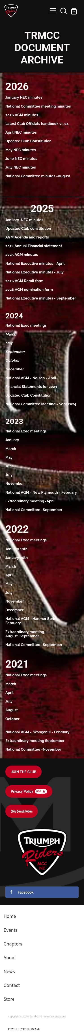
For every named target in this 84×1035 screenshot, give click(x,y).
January (12, 439)
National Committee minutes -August (37, 175)
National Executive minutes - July (34, 271)
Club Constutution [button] (21, 811)
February (69, 492)
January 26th (16, 557)
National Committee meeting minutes (38, 106)
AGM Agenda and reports (27, 236)
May (9, 457)
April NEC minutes (21, 132)
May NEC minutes (20, 149)
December (14, 609)
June (9, 465)
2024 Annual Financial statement (33, 245)
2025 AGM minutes (21, 254)
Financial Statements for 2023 (31, 386)
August (11, 709)
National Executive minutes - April (35, 263)
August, (12, 635)
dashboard (36, 1016)
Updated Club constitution (28, 228)
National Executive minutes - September (40, 297)
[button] (63, 10)
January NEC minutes (23, 97)
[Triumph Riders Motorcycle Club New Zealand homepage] (26, 10)
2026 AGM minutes (21, 114)
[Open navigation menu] (52, 10)
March (10, 448)
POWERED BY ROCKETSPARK (24, 1029)
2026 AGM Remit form (24, 280)
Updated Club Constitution (28, 140)
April (30, 377)
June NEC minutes (21, 158)
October (12, 718)
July (9, 474)
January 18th (16, 548)
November (14, 483)
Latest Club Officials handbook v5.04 (37, 123)
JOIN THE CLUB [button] (23, 771)
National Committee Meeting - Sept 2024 (40, 403)
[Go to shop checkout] (74, 10)
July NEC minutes (20, 167)
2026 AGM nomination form (29, 289)
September (52, 509)
